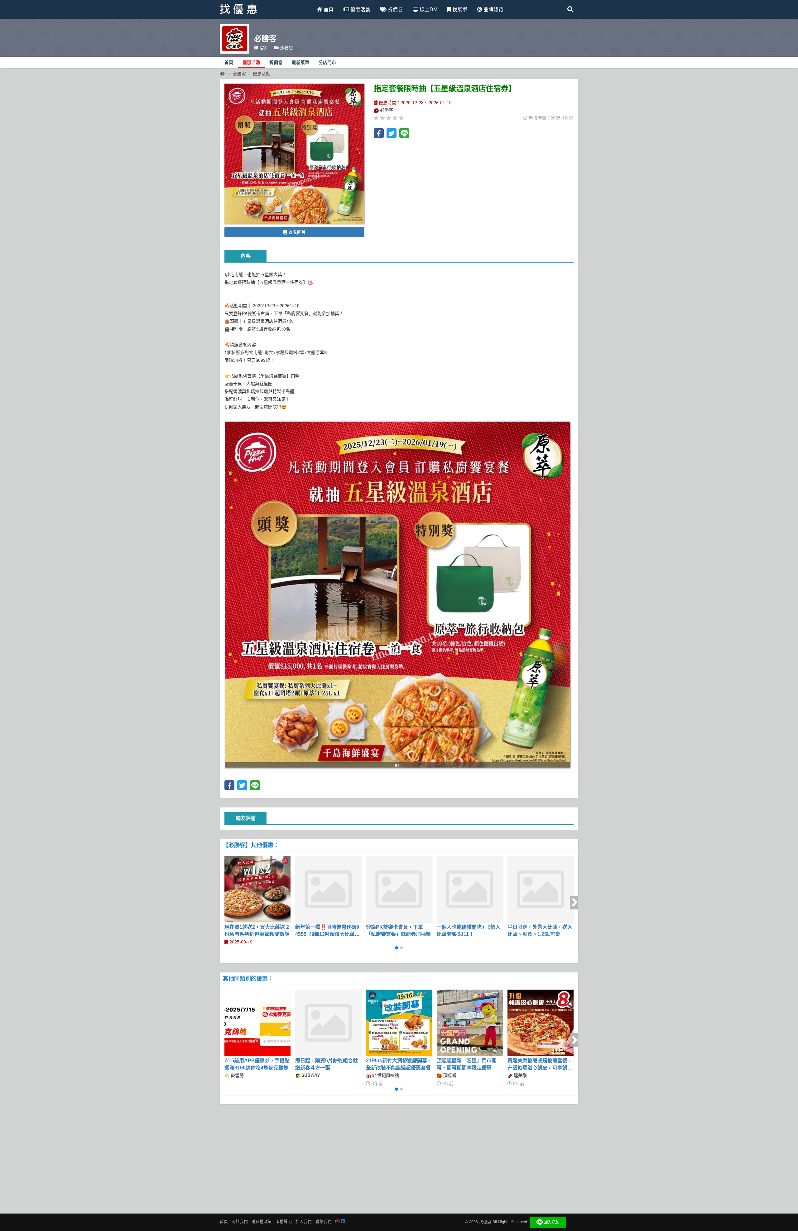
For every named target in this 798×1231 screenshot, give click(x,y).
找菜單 (459, 9)
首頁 (328, 9)
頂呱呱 (449, 1075)
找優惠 (485, 1221)
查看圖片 (296, 232)
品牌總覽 (492, 9)
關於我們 (240, 1221)
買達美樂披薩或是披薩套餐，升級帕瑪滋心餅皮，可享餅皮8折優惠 (539, 1067)
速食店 (286, 47)
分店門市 (327, 62)
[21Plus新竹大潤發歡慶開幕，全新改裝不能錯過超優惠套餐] (399, 1023)
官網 (263, 47)
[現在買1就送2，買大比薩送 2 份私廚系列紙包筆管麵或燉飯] (257, 889)
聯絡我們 (323, 1221)
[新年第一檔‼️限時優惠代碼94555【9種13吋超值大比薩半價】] (328, 889)
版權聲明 (284, 1221)
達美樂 (519, 1075)
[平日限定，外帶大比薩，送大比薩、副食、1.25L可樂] (540, 889)
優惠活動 (359, 9)
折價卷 (395, 9)
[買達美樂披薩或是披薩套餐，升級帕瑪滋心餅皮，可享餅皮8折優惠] (540, 1023)
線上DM (427, 9)
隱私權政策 (262, 1221)
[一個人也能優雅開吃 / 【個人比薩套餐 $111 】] (470, 889)
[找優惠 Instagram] (337, 1221)
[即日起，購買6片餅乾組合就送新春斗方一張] (328, 1023)
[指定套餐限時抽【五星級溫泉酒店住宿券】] (294, 154)
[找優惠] (222, 73)
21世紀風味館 (385, 1075)
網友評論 (246, 818)
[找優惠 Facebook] (343, 1221)
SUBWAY (310, 1075)
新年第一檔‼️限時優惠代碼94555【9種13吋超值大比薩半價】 (327, 934)
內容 (246, 256)
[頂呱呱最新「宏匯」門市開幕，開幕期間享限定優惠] (470, 1023)
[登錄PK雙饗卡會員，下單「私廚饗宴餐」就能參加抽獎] (399, 889)
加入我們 (304, 1221)
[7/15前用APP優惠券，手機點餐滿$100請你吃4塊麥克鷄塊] (257, 1023)
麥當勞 (236, 1075)
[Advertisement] (399, 1157)
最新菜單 (300, 62)
